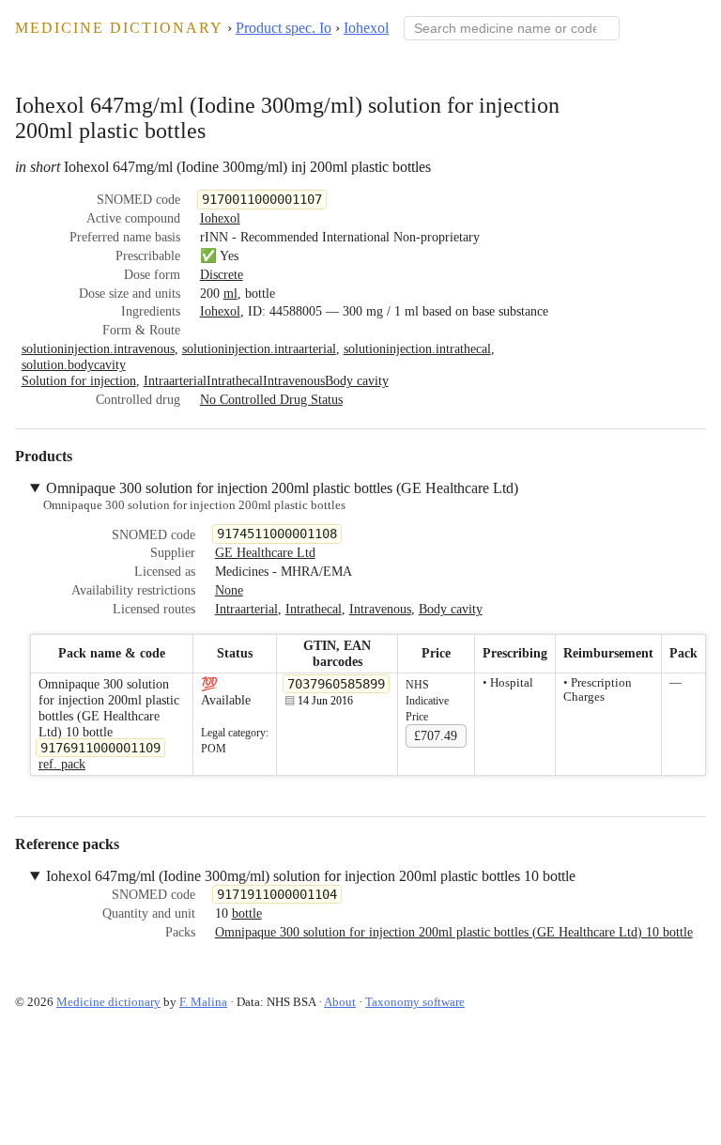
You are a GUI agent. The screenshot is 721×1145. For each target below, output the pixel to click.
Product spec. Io (283, 28)
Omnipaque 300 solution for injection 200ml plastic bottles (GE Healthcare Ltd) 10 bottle (454, 931)
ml (230, 293)
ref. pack (61, 763)
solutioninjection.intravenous (98, 348)
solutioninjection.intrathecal (417, 348)
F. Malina (203, 1002)
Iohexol (366, 28)
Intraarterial (175, 380)
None (229, 589)
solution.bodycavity (74, 364)
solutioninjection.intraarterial (259, 348)
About (340, 1002)
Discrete (221, 274)
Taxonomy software (415, 1002)
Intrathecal (235, 380)
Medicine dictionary (119, 28)
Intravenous (294, 380)
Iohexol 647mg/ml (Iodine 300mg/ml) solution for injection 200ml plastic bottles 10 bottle (310, 876)
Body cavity (357, 380)
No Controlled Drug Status (271, 399)
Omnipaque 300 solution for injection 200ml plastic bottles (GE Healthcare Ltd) (282, 488)
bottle (247, 913)
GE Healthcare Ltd (265, 552)
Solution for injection (79, 380)
